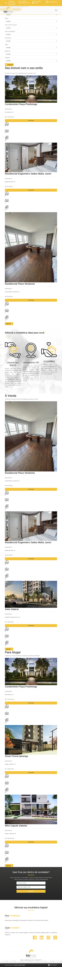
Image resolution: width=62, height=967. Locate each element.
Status (6, 18)
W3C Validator (53, 965)
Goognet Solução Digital (19, 965)
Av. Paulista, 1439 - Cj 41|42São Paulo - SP (11, 3)
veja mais (8, 323)
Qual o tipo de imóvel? (11, 25)
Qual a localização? (10, 31)
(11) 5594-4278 (53, 2)
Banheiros (7, 51)
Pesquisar (10, 64)
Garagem (7, 57)
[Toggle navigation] (56, 10)
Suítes (6, 44)
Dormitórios (8, 38)
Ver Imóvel (31, 120)
